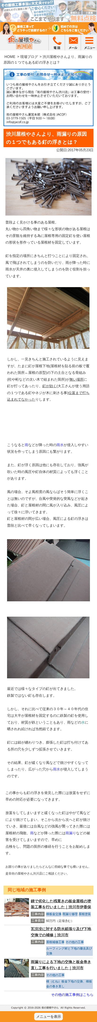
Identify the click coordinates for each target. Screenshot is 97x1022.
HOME (9, 57)
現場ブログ (29, 57)
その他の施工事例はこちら (72, 995)
